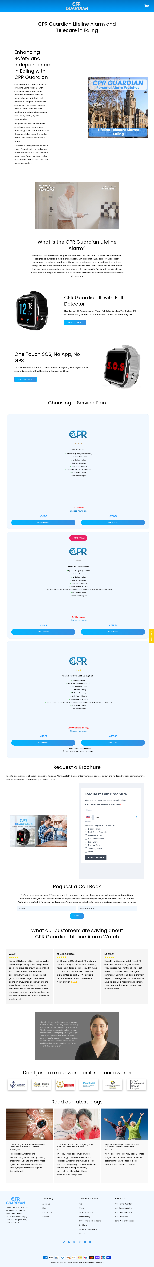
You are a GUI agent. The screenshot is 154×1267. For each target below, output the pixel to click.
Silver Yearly (113, 632)
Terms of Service (86, 1212)
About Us (46, 1204)
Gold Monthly (43, 742)
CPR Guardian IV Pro (123, 1212)
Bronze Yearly (113, 522)
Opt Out (45, 1216)
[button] (7, 6)
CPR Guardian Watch (64, 1262)
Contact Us (47, 1212)
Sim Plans (83, 1225)
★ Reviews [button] (151, 636)
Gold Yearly (113, 742)
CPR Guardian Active (123, 1208)
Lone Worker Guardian (124, 1221)
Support (82, 1233)
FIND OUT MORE (75, 322)
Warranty (83, 1208)
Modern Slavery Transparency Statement (88, 1262)
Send (77, 916)
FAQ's (81, 1204)
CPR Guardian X (121, 1216)
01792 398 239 (40, 159)
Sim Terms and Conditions (90, 1221)
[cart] (146, 6)
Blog (44, 1208)
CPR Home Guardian (123, 1204)
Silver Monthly (43, 632)
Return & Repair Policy (88, 1229)
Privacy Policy (84, 1216)
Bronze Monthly (43, 522)
